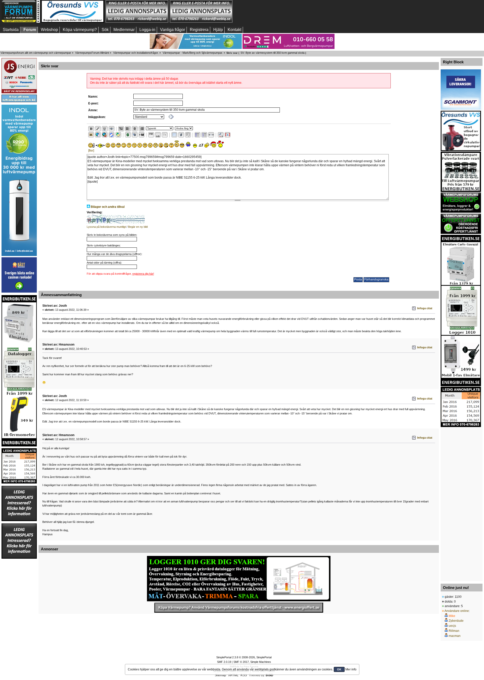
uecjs (452, 626)
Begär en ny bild (138, 226)
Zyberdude (456, 620)
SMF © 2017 (241, 661)
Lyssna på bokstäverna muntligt (106, 226)
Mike (452, 616)
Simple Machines (260, 661)
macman (455, 636)
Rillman (454, 631)
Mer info (350, 669)
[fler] (91, 150)
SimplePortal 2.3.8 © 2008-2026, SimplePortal (243, 657)
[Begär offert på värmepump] (239, 608)
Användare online (456, 611)
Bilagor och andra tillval (108, 207)
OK (339, 669)
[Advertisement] (461, 502)
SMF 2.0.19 (224, 661)
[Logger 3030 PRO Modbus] (239, 578)
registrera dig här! (143, 273)
